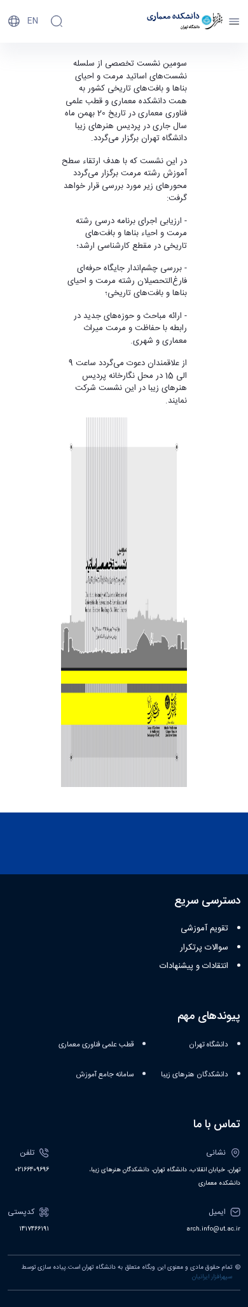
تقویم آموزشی (204, 928)
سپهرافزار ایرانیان (212, 1277)
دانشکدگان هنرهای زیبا (194, 1075)
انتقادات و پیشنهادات (194, 966)
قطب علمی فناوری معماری (96, 1045)
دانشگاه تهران (208, 1045)
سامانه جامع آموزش (105, 1075)
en (32, 21)
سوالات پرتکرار (204, 948)
